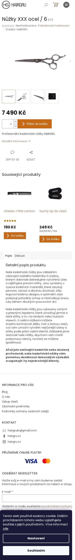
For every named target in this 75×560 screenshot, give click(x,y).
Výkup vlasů (10, 401)
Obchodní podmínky (16, 406)
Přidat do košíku (37, 124)
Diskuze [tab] (20, 256)
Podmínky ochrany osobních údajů (25, 411)
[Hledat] (46, 5)
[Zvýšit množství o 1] (16, 121)
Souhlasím (36, 550)
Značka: (17, 29)
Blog (5, 392)
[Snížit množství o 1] (16, 126)
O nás (6, 397)
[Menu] (66, 5)
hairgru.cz (14, 436)
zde (5, 528)
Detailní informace (14, 141)
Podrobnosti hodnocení (53, 26)
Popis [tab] (8, 256)
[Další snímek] (70, 61)
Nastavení (36, 538)
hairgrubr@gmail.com (22, 430)
